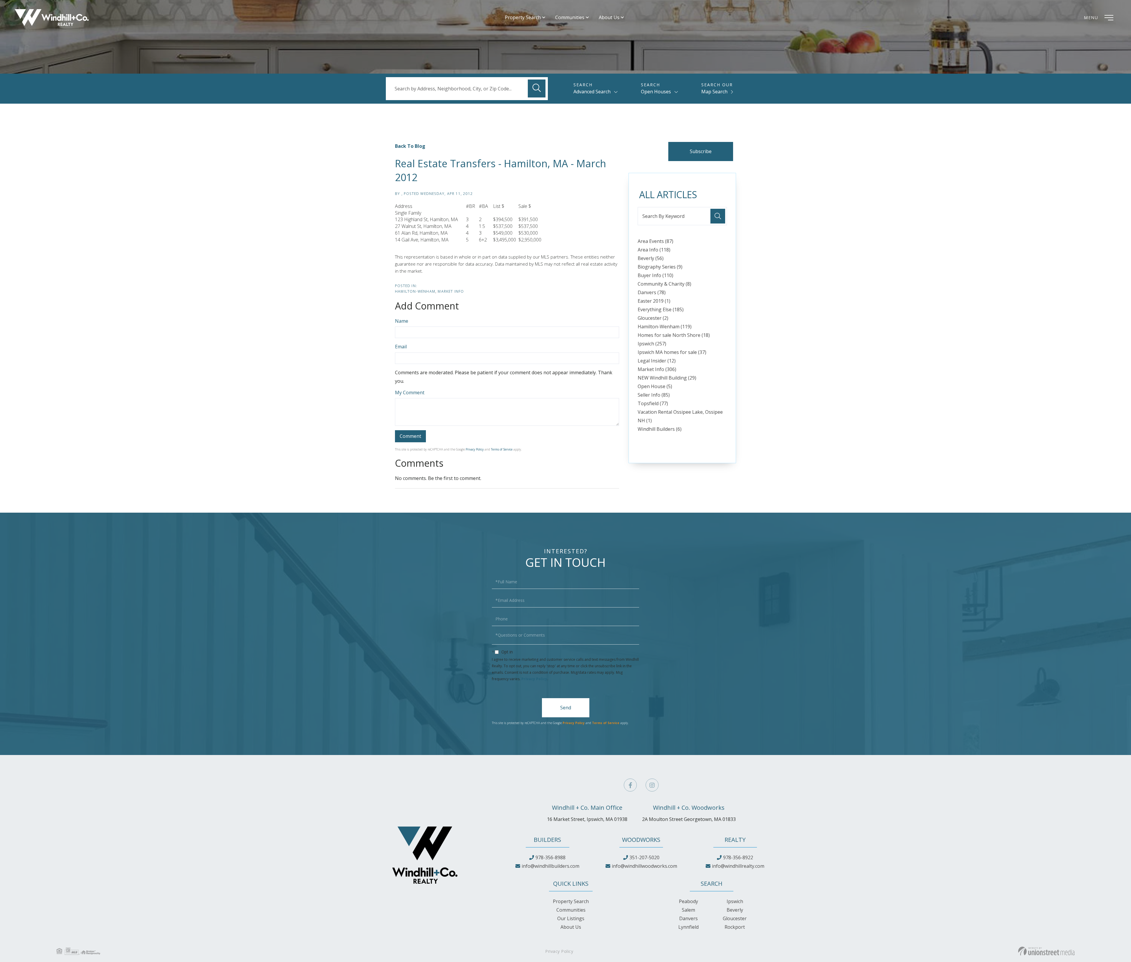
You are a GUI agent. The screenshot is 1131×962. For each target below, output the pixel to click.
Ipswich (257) (652, 343)
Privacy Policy (475, 449)
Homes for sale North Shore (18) (674, 335)
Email (401, 346)
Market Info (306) (657, 369)
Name (401, 321)
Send (565, 707)
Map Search (714, 91)
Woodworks (641, 840)
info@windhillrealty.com (738, 866)
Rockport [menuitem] (735, 927)
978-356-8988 (550, 857)
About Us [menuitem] (609, 17)
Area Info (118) (654, 249)
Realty (735, 840)
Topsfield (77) (653, 403)
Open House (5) (655, 386)
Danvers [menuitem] (688, 918)
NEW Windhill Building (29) (667, 378)
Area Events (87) (655, 241)
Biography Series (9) (660, 267)
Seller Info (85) (654, 395)
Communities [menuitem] (569, 17)
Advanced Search (592, 91)
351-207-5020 (644, 857)
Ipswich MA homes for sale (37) (672, 352)
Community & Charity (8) (664, 284)
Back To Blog (410, 146)
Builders (547, 840)
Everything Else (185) (661, 309)
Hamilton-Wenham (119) (665, 326)
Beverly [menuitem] (735, 910)
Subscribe (701, 151)
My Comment (409, 392)
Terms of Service (501, 449)
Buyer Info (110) (655, 275)
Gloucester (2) (653, 318)
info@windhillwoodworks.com (644, 866)
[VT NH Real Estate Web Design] (1046, 951)
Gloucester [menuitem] (735, 918)
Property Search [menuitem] (523, 17)
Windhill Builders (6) (660, 429)
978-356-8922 (738, 857)
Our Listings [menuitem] (570, 918)
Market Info (451, 291)
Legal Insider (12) (657, 360)
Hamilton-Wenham (415, 291)
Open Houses (656, 91)
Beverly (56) (651, 258)
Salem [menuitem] (688, 910)
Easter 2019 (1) (654, 301)
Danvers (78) (652, 292)
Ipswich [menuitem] (735, 901)
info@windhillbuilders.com (550, 866)
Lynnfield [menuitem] (688, 927)
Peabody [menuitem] (688, 901)
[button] (536, 88)
